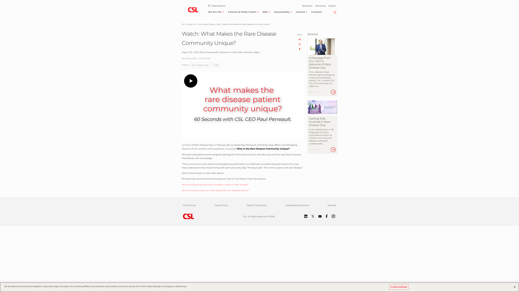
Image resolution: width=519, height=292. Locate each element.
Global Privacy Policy (256, 205)
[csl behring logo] (188, 216)
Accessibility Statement (297, 205)
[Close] (515, 287)
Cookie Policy (221, 205)
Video (216, 65)
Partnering (320, 6)
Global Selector (218, 6)
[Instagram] (332, 216)
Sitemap (331, 205)
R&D (265, 12)
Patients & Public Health (242, 12)
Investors (316, 12)
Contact (332, 6)
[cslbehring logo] (193, 10)
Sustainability (282, 12)
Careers (300, 12)
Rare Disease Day (200, 65)
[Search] (334, 12)
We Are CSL (215, 12)
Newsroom (307, 6)
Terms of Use (189, 205)
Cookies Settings (399, 287)
